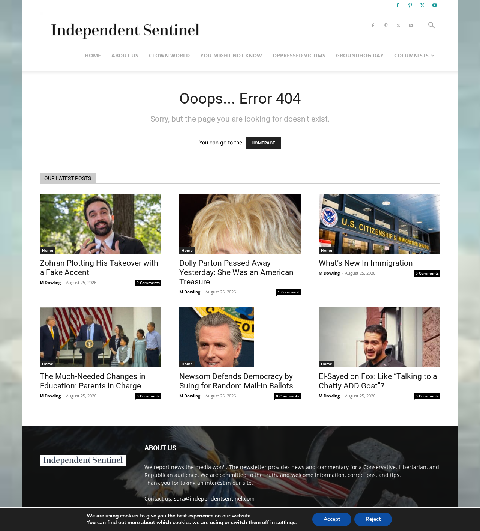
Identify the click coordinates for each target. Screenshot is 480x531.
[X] (422, 5)
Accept (332, 519)
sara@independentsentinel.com (214, 498)
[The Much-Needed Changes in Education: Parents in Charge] (100, 337)
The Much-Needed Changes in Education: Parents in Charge (93, 381)
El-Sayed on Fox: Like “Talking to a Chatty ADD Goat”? (378, 381)
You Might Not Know (231, 55)
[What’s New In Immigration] (379, 224)
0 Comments (148, 282)
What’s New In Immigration (366, 263)
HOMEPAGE (263, 143)
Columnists (411, 55)
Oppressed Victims (299, 55)
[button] (431, 26)
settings (286, 522)
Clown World (169, 55)
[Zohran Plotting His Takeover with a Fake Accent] (100, 224)
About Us (124, 55)
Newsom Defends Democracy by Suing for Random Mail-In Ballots (236, 381)
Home (93, 55)
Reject (373, 519)
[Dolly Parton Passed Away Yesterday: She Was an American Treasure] (240, 224)
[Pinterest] (410, 5)
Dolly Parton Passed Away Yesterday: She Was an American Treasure (236, 272)
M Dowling (50, 282)
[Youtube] (434, 5)
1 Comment (288, 292)
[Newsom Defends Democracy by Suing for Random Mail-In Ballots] (240, 337)
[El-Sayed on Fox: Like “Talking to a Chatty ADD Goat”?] (379, 337)
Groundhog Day (360, 55)
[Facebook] (397, 5)
